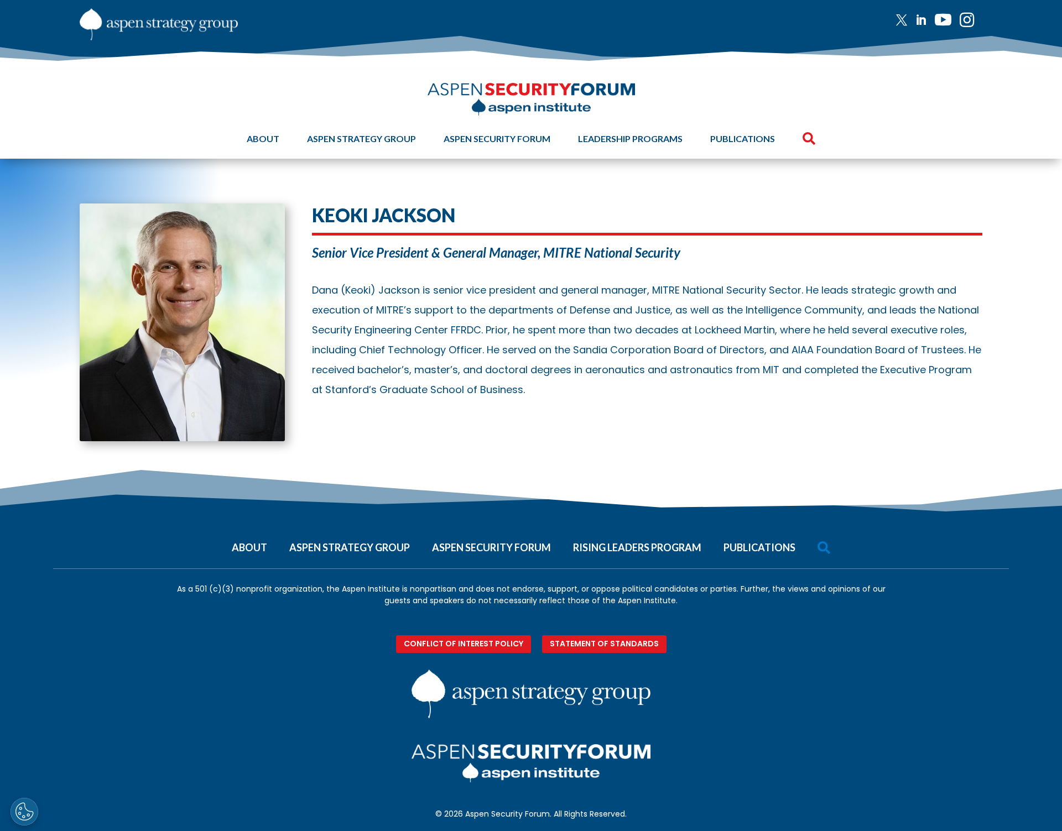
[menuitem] (905, 20)
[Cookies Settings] (24, 811)
